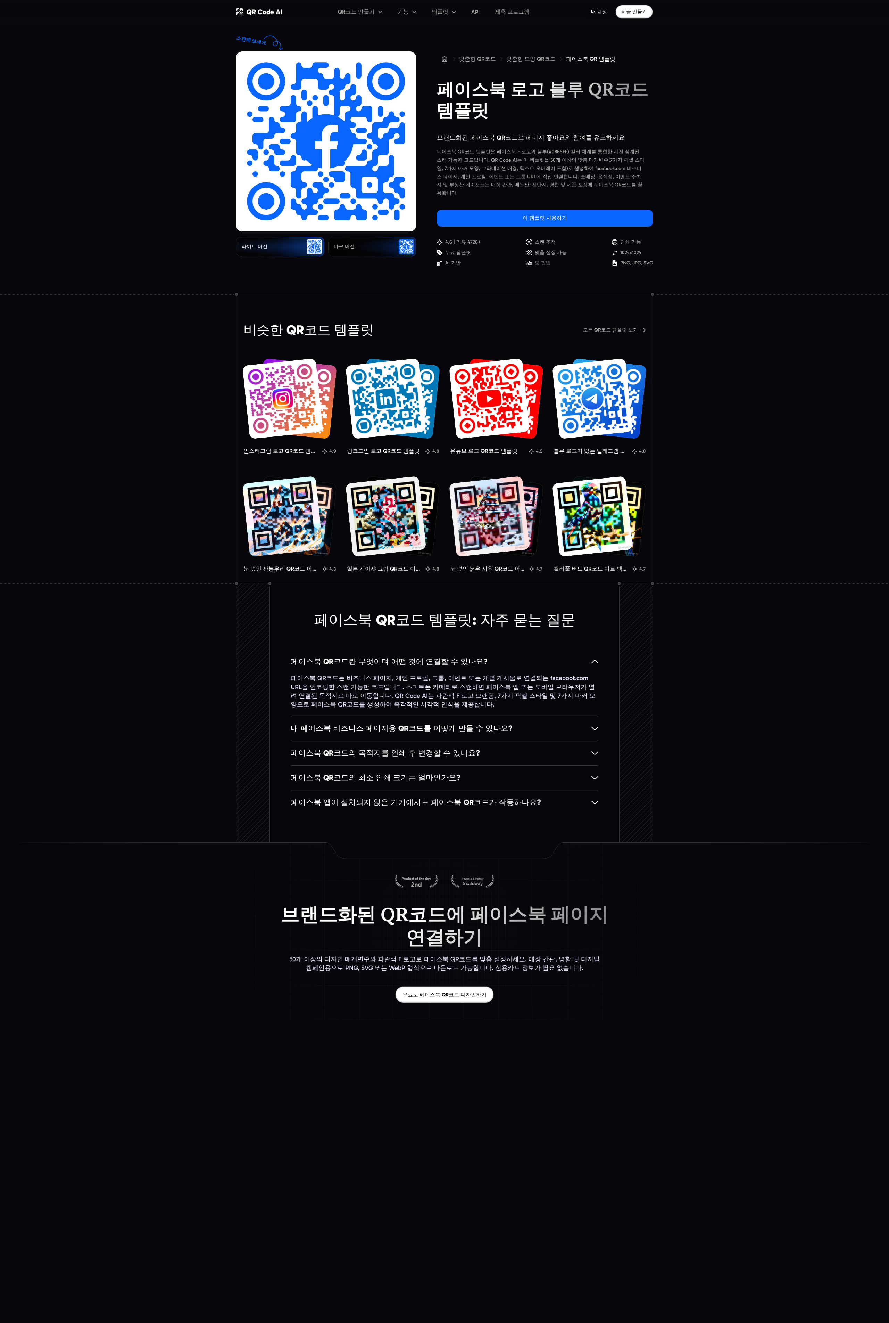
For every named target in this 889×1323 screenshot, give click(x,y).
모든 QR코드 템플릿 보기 (610, 330)
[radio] (280, 246)
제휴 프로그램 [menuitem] (512, 11)
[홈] (444, 59)
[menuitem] (360, 12)
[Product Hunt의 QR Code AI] (416, 882)
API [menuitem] (475, 12)
